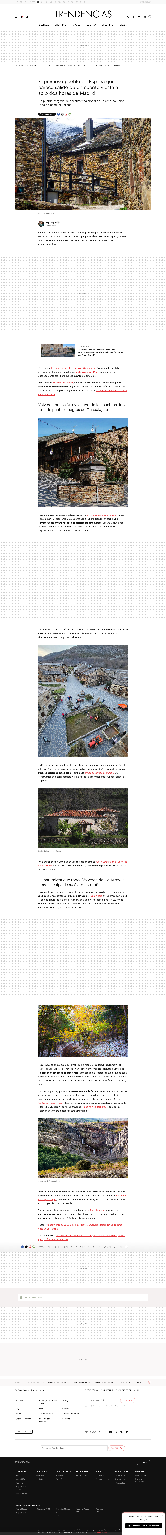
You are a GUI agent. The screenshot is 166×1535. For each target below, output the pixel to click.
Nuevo (21, 17)
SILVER (123, 24)
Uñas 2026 (138, 1382)
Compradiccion (121, 1483)
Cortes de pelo (46, 1413)
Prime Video (97, 65)
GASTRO (91, 24)
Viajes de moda (72, 1247)
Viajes (50, 1247)
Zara (41, 65)
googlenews (150, 17)
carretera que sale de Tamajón (101, 514)
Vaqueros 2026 (39, 1382)
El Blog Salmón (141, 1475)
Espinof (59, 1479)
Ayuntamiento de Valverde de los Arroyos (67, 1224)
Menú (16, 17)
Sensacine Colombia (60, 1514)
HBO (107, 65)
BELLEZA (44, 24)
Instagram (144, 17)
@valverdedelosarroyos (101, 1224)
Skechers (71, 65)
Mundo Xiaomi (21, 1493)
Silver (41, 1408)
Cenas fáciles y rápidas (81, 1382)
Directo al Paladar (82, 1475)
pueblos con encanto (44, 1420)
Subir (142, 1462)
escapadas (86, 1247)
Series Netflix (125, 1382)
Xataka (18, 1475)
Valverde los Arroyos (62, 382)
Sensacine (60, 1475)
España (108, 1247)
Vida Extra (39, 1479)
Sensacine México (63, 1509)
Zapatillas (116, 65)
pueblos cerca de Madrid (87, 371)
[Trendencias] (83, 14)
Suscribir (128, 1400)
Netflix (86, 65)
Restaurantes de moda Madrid (105, 1382)
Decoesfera (120, 1479)
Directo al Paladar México (82, 1510)
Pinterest (128, 17)
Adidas (33, 65)
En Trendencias (84, 346)
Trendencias (120, 1475)
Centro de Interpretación (51, 1102)
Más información (103, 1532)
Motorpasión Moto (102, 1479)
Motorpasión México (100, 1510)
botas (18, 1413)
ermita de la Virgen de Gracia (99, 772)
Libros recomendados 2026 (58, 1382)
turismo (98, 1247)
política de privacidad (117, 1406)
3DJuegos (40, 1475)
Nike (48, 65)
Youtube (111, 1432)
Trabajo (65, 1400)
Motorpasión (100, 1475)
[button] (52, 222)
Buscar (27, 17)
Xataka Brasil (21, 1513)
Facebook (133, 17)
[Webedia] (22, 1461)
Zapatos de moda (70, 1413)
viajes (59, 1247)
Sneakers (20, 1400)
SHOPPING (60, 24)
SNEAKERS (107, 24)
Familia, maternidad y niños (48, 1402)
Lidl (79, 65)
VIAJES (76, 24)
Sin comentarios (48, 114)
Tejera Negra (95, 895)
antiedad (66, 1418)
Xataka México (21, 1509)
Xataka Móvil (21, 1479)
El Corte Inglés (59, 65)
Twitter (62, 114)
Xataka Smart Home (21, 1488)
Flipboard (139, 17)
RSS (121, 1432)
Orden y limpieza (23, 1418)
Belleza (65, 1408)
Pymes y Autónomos (140, 1480)
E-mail (69, 114)
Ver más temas (24, 1432)
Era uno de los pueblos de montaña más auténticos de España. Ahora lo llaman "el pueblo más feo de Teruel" (100, 352)
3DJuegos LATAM (43, 1509)
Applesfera (20, 1483)
